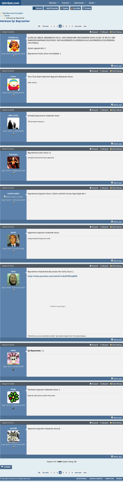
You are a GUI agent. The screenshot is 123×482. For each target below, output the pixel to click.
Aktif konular (52, 8)
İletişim (119, 478)
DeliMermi (13, 37)
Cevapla (7, 467)
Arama (88, 8)
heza (13, 271)
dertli (13, 232)
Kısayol (95, 32)
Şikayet (105, 32)
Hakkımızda (109, 478)
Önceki (45, 26)
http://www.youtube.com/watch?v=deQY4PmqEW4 (52, 276)
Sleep (13, 389)
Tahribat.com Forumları (12, 13)
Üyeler (66, 8)
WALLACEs (13, 115)
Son (85, 26)
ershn (13, 76)
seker (13, 350)
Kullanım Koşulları (96, 478)
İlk (39, 26)
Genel (6, 15)
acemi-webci (13, 193)
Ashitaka (13, 154)
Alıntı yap (117, 66)
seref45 (13, 428)
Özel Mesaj (117, 32)
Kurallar (76, 8)
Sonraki (78, 26)
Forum (39, 8)
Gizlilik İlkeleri (81, 478)
